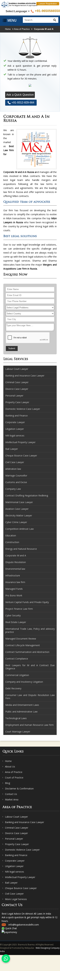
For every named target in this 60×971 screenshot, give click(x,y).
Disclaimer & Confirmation (19, 788)
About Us (10, 766)
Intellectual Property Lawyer (20, 877)
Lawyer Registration (48, 3)
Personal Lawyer (14, 838)
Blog (7, 783)
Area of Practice (22, 29)
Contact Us (11, 794)
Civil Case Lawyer (14, 893)
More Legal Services (16, 899)
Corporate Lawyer (14, 860)
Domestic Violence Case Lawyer (22, 849)
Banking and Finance (16, 855)
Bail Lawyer (11, 882)
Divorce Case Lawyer (16, 833)
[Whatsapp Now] (6, 958)
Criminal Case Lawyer (16, 827)
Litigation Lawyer (14, 866)
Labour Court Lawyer (16, 816)
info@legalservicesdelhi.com (23, 924)
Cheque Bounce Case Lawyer (21, 888)
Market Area (11, 799)
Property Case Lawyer (17, 844)
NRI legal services (14, 871)
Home (8, 29)
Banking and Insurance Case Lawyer (24, 822)
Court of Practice (14, 777)
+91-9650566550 (47, 11)
